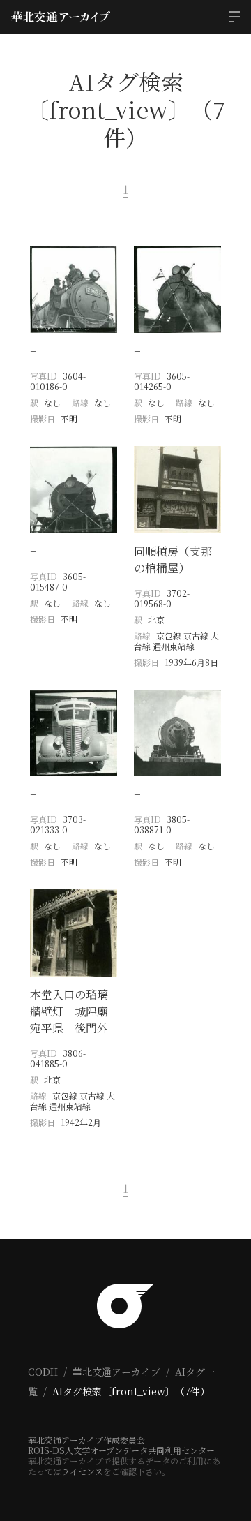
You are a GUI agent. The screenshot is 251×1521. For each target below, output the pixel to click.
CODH (43, 1372)
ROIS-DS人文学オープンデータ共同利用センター (121, 1450)
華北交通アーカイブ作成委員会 (86, 1440)
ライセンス (82, 1471)
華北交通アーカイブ (116, 1372)
